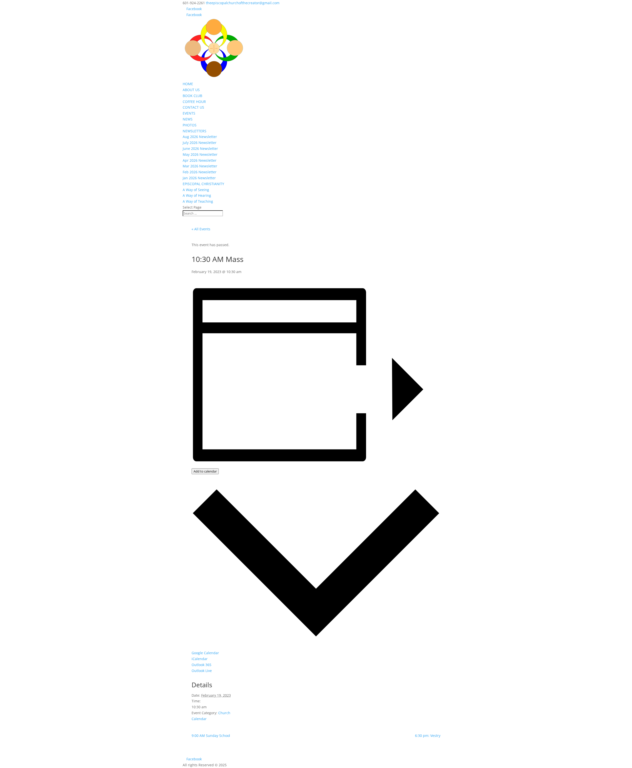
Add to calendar (205, 471)
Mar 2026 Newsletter (200, 166)
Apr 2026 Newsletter (200, 160)
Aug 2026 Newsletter (200, 136)
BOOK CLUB (192, 95)
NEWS (188, 119)
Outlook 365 (201, 664)
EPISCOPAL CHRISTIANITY (203, 183)
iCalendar (200, 658)
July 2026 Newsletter (200, 142)
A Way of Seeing (196, 189)
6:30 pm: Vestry (427, 735)
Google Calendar (205, 652)
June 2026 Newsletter (200, 148)
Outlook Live (202, 670)
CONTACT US (193, 107)
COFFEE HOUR (194, 101)
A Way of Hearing (197, 195)
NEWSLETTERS (194, 131)
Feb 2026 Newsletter (200, 172)
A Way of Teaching (198, 201)
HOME (188, 83)
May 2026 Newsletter (200, 154)
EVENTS (189, 113)
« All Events (201, 229)
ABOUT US (191, 89)
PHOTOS (190, 125)
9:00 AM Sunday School (211, 735)
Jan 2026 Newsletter (199, 178)
